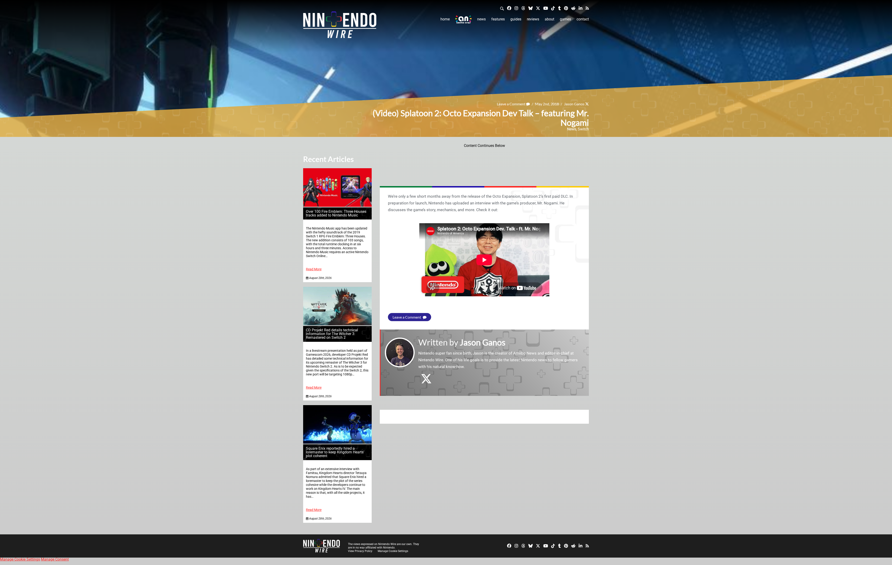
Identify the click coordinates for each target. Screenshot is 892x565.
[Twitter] (538, 8)
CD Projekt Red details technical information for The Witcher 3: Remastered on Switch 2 (332, 334)
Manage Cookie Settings (393, 551)
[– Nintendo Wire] (339, 26)
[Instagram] (516, 8)
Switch (583, 129)
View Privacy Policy (360, 551)
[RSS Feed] (587, 8)
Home (445, 19)
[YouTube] (545, 8)
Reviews (533, 19)
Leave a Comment (511, 104)
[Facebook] (509, 8)
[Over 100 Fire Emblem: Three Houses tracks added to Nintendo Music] (337, 205)
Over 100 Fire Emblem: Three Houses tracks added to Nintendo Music (336, 213)
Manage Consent (55, 559)
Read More (313, 269)
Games (565, 19)
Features (498, 19)
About (549, 19)
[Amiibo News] (463, 19)
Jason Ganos (574, 104)
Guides (515, 19)
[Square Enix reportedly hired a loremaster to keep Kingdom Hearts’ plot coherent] (337, 442)
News (481, 19)
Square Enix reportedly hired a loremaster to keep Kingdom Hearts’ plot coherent (335, 452)
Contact (583, 19)
